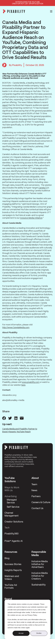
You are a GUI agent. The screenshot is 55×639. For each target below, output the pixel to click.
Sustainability (38, 585)
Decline (38, 633)
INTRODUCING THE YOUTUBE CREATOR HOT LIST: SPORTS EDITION (27, 3)
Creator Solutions (14, 522)
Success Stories (13, 564)
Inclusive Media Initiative (31, 218)
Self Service (13, 507)
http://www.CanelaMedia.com (15, 328)
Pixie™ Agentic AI (14, 541)
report (5, 105)
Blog (7, 558)
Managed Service (12, 501)
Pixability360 (11, 534)
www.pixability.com (30, 382)
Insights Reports (13, 570)
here (23, 385)
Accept (21, 633)
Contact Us (37, 508)
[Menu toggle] (51, 11)
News (34, 490)
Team (34, 484)
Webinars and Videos (12, 577)
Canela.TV (43, 188)
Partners (35, 496)
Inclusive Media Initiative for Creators (39, 576)
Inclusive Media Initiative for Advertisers (39, 564)
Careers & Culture (40, 502)
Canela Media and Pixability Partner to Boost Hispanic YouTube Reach (19, 430)
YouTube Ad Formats (11, 586)
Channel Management (11, 514)
